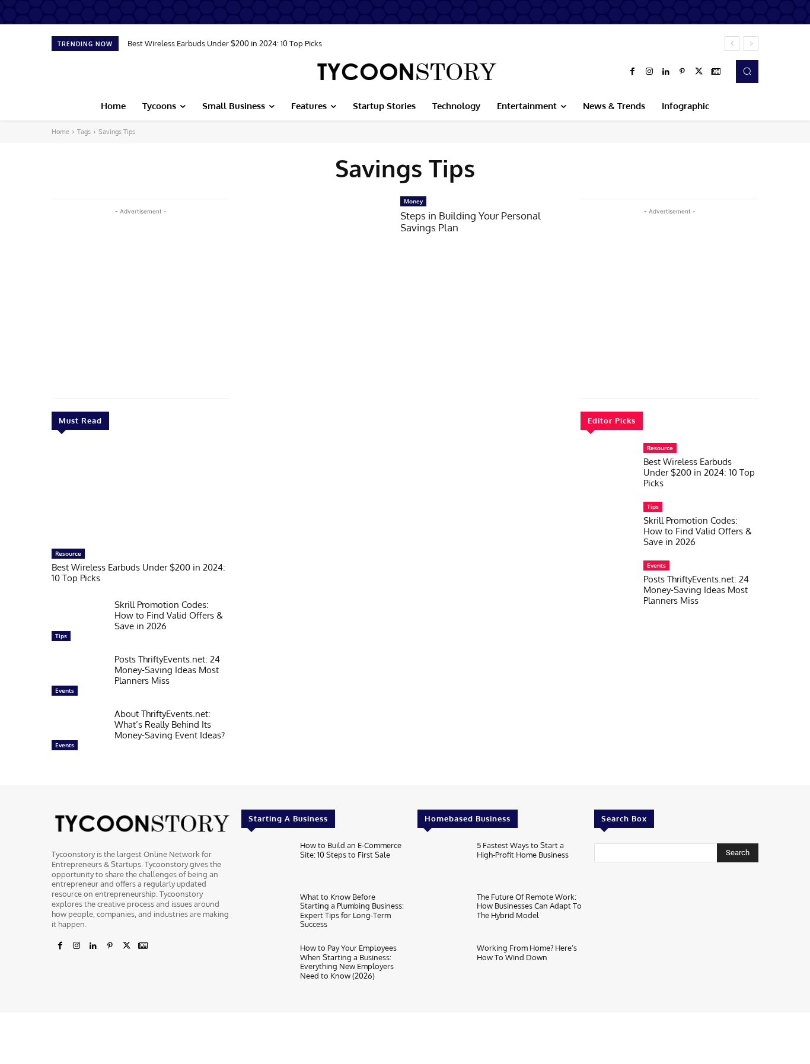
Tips (61, 636)
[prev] (732, 43)
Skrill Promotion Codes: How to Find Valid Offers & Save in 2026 (168, 615)
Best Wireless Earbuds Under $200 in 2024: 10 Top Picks (224, 43)
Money (413, 201)
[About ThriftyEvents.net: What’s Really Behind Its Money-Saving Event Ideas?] (78, 732)
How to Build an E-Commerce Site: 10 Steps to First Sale (350, 849)
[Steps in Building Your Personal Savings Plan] (314, 243)
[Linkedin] (666, 71)
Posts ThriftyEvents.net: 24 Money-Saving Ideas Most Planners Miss (167, 670)
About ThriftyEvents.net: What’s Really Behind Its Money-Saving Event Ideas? (169, 724)
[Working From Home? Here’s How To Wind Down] (442, 966)
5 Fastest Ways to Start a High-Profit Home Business (523, 849)
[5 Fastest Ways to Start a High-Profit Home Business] (442, 863)
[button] (747, 71)
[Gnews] (715, 71)
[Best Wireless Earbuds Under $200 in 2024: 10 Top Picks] (140, 495)
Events (64, 690)
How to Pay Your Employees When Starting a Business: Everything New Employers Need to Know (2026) (348, 961)
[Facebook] (632, 71)
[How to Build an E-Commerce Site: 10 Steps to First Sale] (266, 863)
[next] (751, 43)
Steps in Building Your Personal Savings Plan (470, 221)
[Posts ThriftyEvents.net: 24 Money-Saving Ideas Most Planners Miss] (78, 678)
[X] (699, 71)
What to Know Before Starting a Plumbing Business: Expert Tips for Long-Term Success (352, 910)
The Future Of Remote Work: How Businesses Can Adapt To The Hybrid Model (529, 906)
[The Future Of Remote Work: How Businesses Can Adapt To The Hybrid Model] (442, 915)
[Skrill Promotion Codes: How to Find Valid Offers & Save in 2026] (78, 623)
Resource (68, 553)
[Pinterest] (682, 71)
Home (60, 132)
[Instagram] (649, 71)
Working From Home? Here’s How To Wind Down (527, 952)
